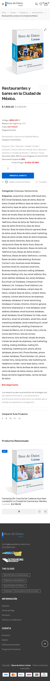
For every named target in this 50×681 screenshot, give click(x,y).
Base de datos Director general (26, 229)
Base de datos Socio (24, 244)
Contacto (6, 615)
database (6, 300)
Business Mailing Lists (12, 274)
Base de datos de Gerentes (15, 218)
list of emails (26, 330)
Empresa (5, 606)
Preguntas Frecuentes (11, 649)
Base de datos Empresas (35, 237)
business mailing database (31, 270)
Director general (38, 304)
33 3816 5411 (9, 547)
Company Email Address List (28, 285)
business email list (10, 267)
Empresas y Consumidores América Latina (21, 591)
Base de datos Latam (21, 665)
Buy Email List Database (13, 282)
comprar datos (38, 293)
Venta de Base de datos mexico (31, 367)
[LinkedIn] (20, 418)
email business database (32, 311)
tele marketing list (37, 360)
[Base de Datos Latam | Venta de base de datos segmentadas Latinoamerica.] (14, 4)
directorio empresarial (12, 308)
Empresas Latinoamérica (14, 580)
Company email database (14, 289)
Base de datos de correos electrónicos (20, 211)
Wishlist (5, 640)
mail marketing (39, 341)
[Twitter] (6, 418)
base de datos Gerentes (13, 241)
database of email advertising (26, 300)
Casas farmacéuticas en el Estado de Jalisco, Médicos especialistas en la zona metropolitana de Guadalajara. (42, 88)
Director (25, 304)
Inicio (4, 13)
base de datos (29, 200)
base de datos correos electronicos (30, 207)
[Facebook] (2, 418)
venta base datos (29, 363)
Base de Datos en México (14, 586)
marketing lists (20, 349)
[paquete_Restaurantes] (25, 52)
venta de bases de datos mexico (17, 371)
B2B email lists (39, 196)
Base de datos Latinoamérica (16, 575)
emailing (25, 326)
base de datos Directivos (14, 226)
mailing (5, 345)
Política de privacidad (11, 645)
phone (31, 349)
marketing (7, 349)
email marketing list (31, 322)
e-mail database (32, 308)
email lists (36, 319)
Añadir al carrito (18, 176)
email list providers (21, 319)
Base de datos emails (12, 237)
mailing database (18, 345)
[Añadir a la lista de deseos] (39, 511)
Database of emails (11, 304)
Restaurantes (37, 13)
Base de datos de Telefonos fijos (28, 222)
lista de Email (21, 337)
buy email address (33, 274)
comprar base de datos (19, 293)
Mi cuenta (6, 635)
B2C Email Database (11, 200)
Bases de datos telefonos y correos (29, 255)
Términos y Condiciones (11, 620)
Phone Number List (29, 356)
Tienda (13, 13)
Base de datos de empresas (31, 214)
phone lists (17, 352)
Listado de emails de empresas (16, 341)
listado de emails (37, 337)
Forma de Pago (8, 610)
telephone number (11, 363)
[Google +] (15, 418)
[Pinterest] (10, 418)
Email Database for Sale (29, 315)
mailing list (33, 345)
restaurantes (21, 360)
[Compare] (45, 511)
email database (9, 315)
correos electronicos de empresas (27, 296)
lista (35, 330)
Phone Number (30, 352)
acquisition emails (22, 196)
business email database (28, 263)
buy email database (35, 278)
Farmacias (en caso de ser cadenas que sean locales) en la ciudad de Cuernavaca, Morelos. (24, 500)
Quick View (25, 472)
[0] (41, 4)
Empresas (24, 13)
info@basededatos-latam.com (17, 544)
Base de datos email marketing (32, 233)
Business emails (9, 270)
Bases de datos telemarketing (16, 259)
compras (6, 296)
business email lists (30, 267)
